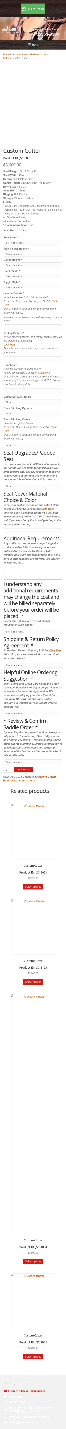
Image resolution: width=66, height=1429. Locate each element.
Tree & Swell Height (16, 248)
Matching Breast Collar (17, 397)
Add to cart (23, 769)
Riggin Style (12, 282)
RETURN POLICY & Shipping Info (24, 1391)
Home (6, 54)
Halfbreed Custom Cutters (19, 780)
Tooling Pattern (14, 333)
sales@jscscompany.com (24, 1422)
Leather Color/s (14, 293)
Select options (33, 886)
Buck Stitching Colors (17, 419)
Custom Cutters (20, 54)
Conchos (10, 365)
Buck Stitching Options (18, 408)
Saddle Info (15, 1396)
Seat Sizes (11, 237)
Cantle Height (13, 260)
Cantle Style (12, 271)
